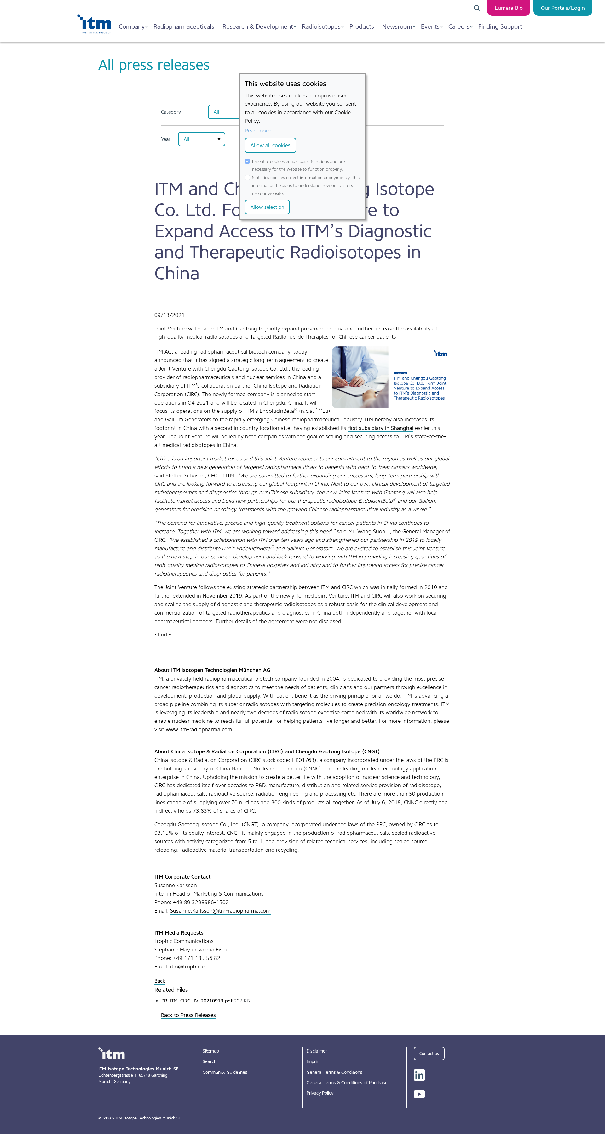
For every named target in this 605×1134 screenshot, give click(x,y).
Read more (258, 130)
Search (209, 1061)
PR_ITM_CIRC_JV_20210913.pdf (197, 1001)
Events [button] (430, 26)
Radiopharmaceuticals (183, 26)
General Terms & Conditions (334, 1072)
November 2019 (222, 596)
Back (159, 981)
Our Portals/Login (563, 8)
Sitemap (211, 1051)
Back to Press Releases (188, 1015)
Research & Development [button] (257, 26)
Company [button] (132, 26)
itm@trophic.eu (189, 966)
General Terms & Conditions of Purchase (347, 1082)
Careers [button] (459, 26)
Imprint (314, 1061)
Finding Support (500, 26)
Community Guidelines (225, 1072)
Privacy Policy (320, 1093)
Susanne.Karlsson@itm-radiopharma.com (220, 911)
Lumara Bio (509, 8)
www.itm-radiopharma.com (199, 729)
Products (361, 26)
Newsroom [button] (397, 26)
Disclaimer (317, 1051)
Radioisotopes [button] (321, 26)
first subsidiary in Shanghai (380, 428)
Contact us (429, 1053)
